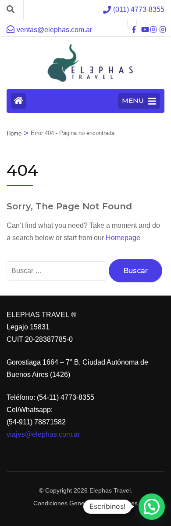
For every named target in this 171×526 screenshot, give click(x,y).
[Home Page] (18, 101)
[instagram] (150, 23)
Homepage (123, 237)
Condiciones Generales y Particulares (85, 503)
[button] (152, 506)
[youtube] (141, 23)
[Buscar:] (58, 270)
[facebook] (132, 23)
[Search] (10, 9)
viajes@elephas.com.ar (43, 434)
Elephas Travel (110, 490)
